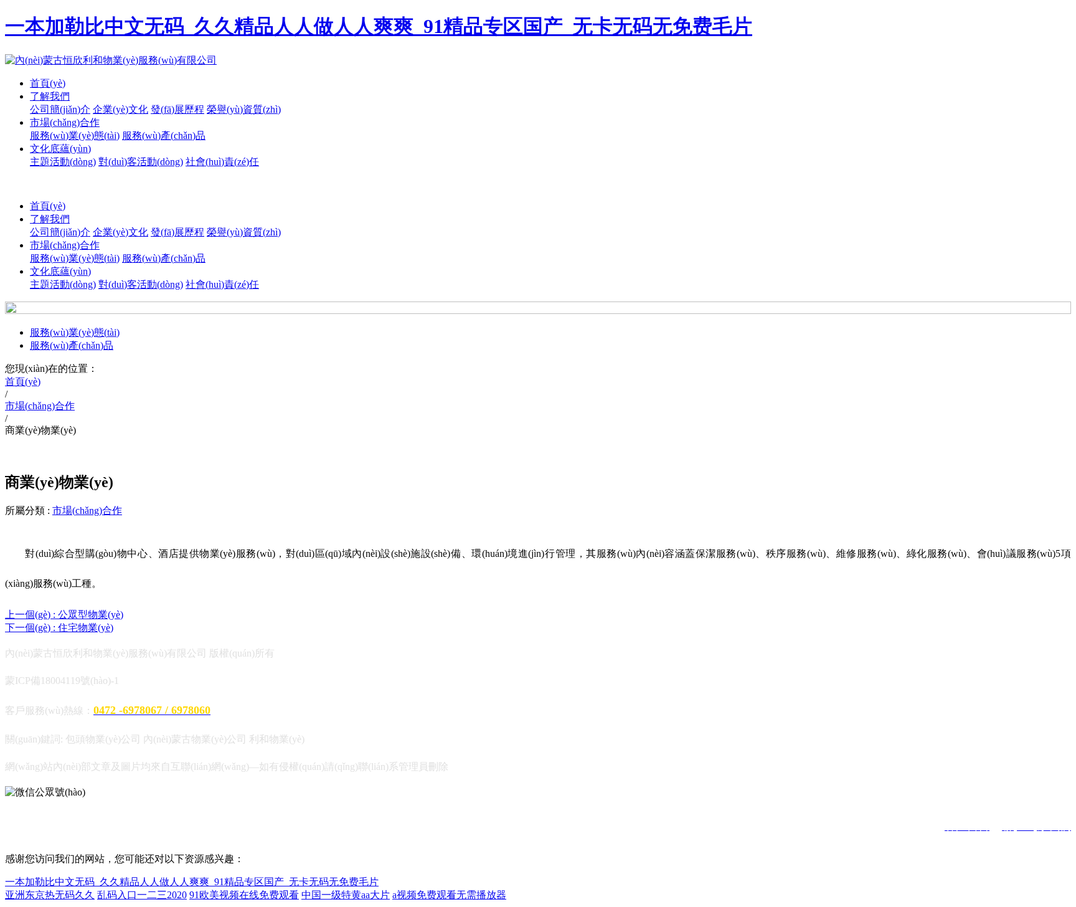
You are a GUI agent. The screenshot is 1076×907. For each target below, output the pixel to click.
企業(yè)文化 (120, 109)
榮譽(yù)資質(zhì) (244, 109)
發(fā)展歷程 (177, 109)
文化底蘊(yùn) (60, 148)
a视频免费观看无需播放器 (449, 895)
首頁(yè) (47, 83)
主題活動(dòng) (63, 161)
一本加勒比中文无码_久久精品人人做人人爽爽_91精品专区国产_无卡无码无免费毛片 (378, 26)
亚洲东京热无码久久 (50, 895)
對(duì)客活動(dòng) (140, 161)
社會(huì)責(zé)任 (222, 161)
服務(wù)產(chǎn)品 (163, 135)
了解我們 (50, 96)
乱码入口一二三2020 (142, 895)
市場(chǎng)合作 (65, 122)
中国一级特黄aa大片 (345, 895)
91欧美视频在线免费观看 (244, 895)
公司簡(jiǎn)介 (60, 109)
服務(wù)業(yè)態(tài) (75, 135)
